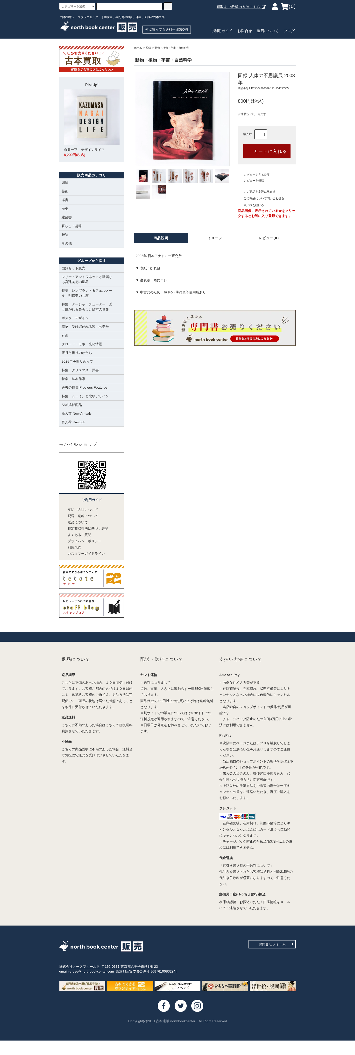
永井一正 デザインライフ (84, 152)
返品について (78, 522)
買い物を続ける (254, 205)
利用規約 (74, 547)
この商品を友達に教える (260, 191)
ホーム (138, 47)
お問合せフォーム (272, 944)
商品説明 (161, 238)
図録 (148, 47)
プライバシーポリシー (84, 541)
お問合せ (244, 31)
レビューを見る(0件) (257, 174)
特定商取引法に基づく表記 (88, 528)
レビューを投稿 (254, 180)
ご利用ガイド (221, 31)
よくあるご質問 (79, 535)
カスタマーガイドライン (86, 553)
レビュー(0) (269, 238)
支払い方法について (83, 510)
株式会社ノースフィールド (79, 966)
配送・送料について (83, 516)
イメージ (214, 238)
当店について (268, 31)
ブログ (289, 31)
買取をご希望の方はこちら (239, 7)
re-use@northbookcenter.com (91, 971)
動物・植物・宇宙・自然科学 (172, 47)
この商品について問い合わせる (264, 198)
